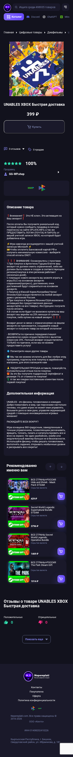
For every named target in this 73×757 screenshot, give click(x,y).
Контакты (36, 687)
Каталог (17, 16)
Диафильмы (55, 32)
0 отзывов (14, 148)
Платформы (11, 21)
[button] (50, 466)
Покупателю (37, 691)
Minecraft (68, 16)
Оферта (36, 696)
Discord (34, 16)
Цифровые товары (30, 32)
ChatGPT (50, 16)
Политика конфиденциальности (36, 700)
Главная (9, 32)
